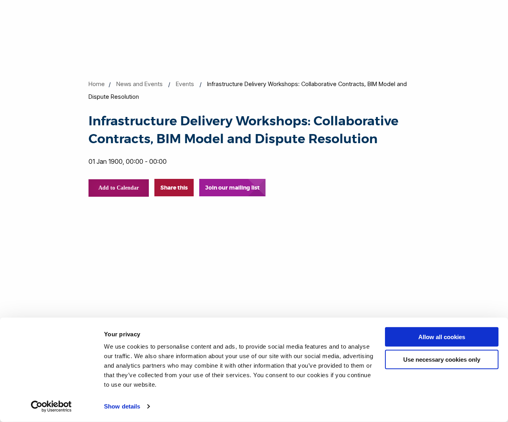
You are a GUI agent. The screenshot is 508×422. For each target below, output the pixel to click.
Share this (174, 187)
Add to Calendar (118, 188)
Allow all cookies (441, 337)
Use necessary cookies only (441, 359)
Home (97, 84)
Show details (122, 406)
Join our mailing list (232, 187)
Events (185, 84)
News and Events (139, 84)
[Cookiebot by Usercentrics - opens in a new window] (51, 406)
